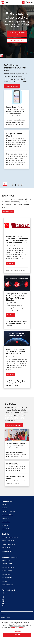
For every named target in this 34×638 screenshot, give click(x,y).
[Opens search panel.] (23, 2)
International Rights (8, 567)
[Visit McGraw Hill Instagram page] (3, 604)
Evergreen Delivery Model (14, 135)
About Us (5, 504)
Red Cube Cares (13, 464)
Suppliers (5, 581)
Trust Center (6, 529)
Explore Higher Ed (12, 86)
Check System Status (8, 544)
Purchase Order (7, 577)
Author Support (7, 563)
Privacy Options (17, 631)
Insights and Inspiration (16, 154)
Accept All (17, 634)
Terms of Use (5, 615)
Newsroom (5, 518)
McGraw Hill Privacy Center (17, 627)
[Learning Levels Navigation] (7, 2)
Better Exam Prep (14, 107)
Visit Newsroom (8, 211)
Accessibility (6, 560)
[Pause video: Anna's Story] (1, 55)
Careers (4, 507)
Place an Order (6, 551)
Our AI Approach (7, 570)
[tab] (12, 185)
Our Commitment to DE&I (15, 477)
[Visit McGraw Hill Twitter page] (3, 597)
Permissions (6, 574)
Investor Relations (7, 515)
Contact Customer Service (10, 537)
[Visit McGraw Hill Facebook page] (3, 593)
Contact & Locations (8, 511)
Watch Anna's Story (18, 32)
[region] (17, 629)
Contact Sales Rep (8, 540)
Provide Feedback (7, 584)
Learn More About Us (17, 40)
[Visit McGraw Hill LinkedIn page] (3, 600)
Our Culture (6, 522)
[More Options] (32, 2)
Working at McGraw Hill (16, 443)
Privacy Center (5, 617)
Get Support (6, 547)
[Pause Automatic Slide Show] (5, 184)
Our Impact (5, 525)
